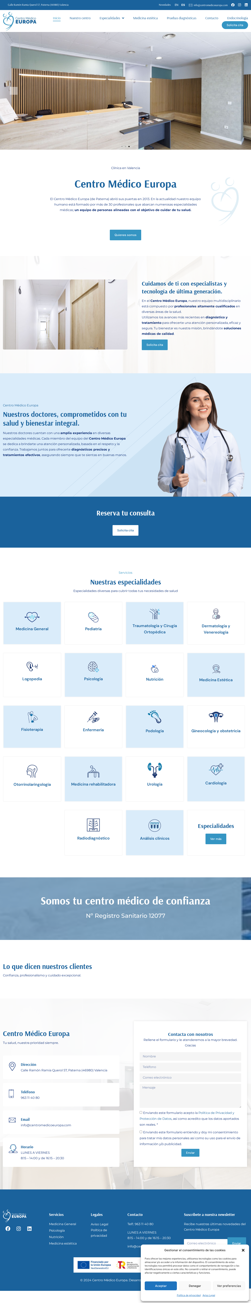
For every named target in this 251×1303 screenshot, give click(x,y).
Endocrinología (237, 18)
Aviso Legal (209, 1295)
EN (176, 4)
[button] (243, 1250)
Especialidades (110, 18)
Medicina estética (145, 18)
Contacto (211, 18)
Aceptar (161, 1286)
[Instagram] (239, 4)
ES (183, 4)
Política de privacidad (189, 1295)
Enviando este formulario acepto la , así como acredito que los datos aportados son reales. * (189, 1118)
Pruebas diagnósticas (181, 18)
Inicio (57, 18)
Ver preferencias (229, 1286)
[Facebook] (232, 4)
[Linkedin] (246, 4)
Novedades (165, 4)
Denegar (195, 1286)
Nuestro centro (80, 18)
